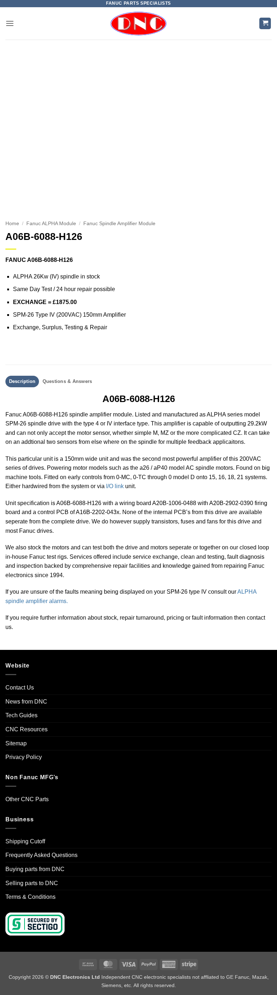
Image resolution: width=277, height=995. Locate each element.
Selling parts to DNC (31, 883)
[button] (9, 23)
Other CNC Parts (27, 799)
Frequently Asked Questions (41, 855)
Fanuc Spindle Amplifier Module (119, 223)
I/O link (115, 486)
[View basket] (265, 24)
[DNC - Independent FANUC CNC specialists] (138, 23)
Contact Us (19, 687)
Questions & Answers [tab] (67, 381)
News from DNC (26, 702)
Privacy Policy (23, 757)
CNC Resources (26, 729)
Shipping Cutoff (25, 841)
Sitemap (16, 743)
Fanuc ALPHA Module (51, 223)
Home (12, 223)
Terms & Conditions (30, 897)
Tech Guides (21, 715)
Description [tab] (22, 381)
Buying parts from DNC (35, 869)
